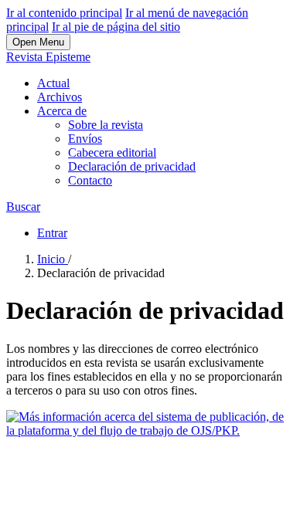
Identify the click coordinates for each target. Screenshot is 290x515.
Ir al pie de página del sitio (116, 26)
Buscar (23, 206)
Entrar (52, 232)
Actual (53, 83)
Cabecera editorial (112, 152)
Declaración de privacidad (132, 166)
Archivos (59, 96)
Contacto (90, 180)
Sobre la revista (105, 124)
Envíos (85, 138)
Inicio (52, 259)
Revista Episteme (48, 56)
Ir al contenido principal (64, 12)
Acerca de (62, 110)
